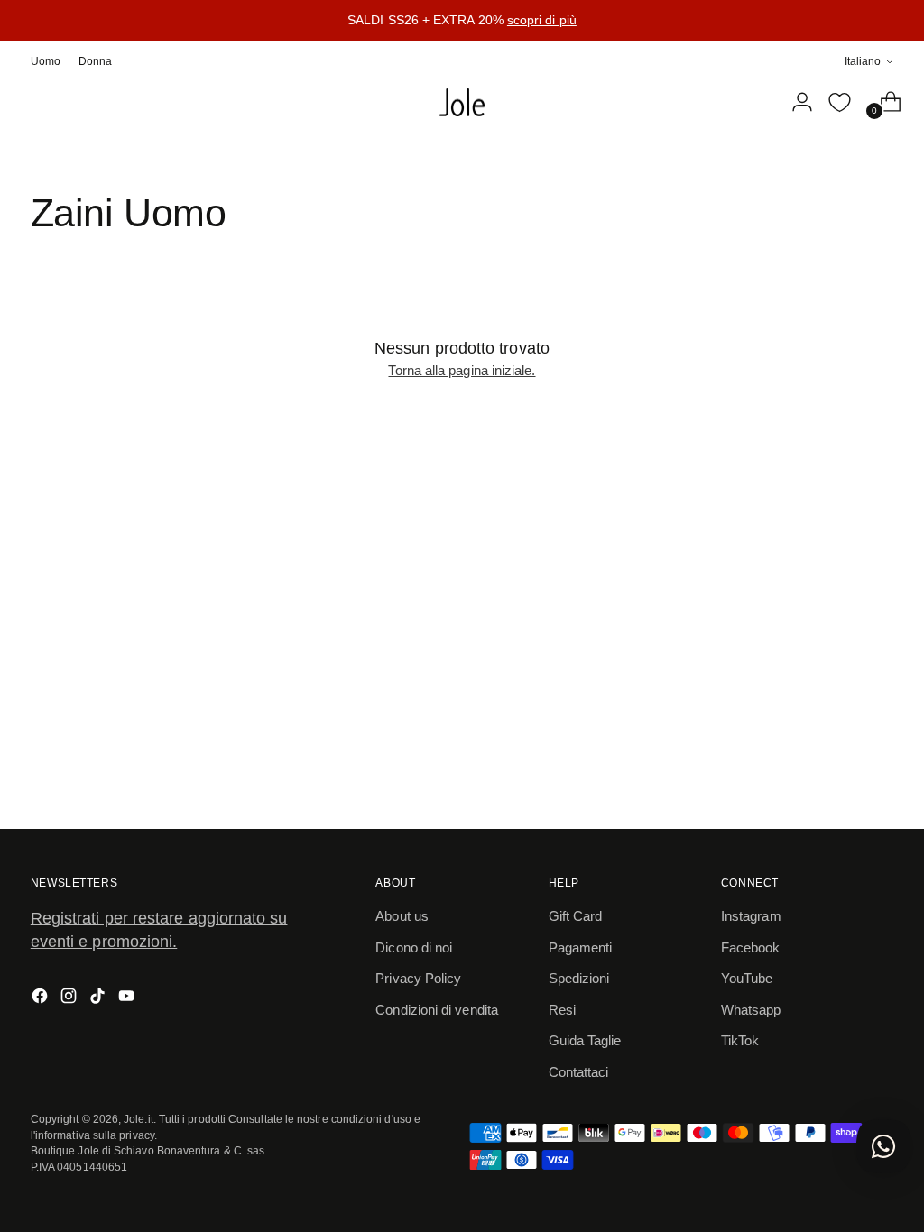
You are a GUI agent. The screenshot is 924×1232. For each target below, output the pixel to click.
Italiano (863, 61)
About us (402, 916)
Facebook (751, 947)
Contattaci (579, 1072)
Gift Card (576, 916)
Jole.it (138, 1119)
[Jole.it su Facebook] (41, 999)
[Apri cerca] (757, 102)
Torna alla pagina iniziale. (461, 370)
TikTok (740, 1040)
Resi (562, 1009)
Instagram (751, 916)
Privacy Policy (418, 978)
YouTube (747, 978)
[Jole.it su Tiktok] (99, 999)
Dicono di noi (413, 947)
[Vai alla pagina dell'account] (795, 102)
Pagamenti (581, 947)
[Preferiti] (839, 102)
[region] (462, 20)
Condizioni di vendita (436, 1009)
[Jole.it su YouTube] (128, 999)
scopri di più (542, 20)
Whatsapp (751, 1009)
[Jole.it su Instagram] (70, 999)
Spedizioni (579, 978)
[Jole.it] (462, 102)
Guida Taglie (585, 1040)
